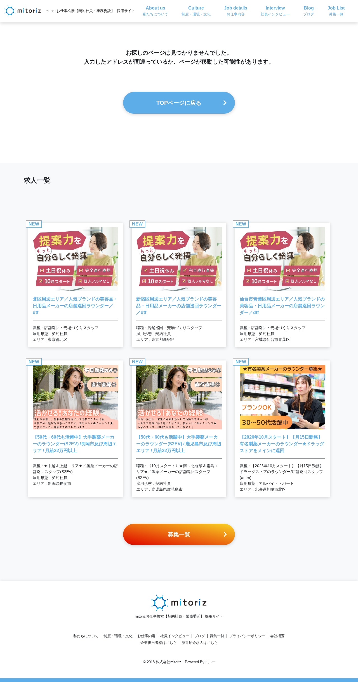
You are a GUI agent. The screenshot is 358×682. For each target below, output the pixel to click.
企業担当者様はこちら (158, 643)
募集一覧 (217, 636)
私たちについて (86, 636)
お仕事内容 (146, 636)
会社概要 (277, 636)
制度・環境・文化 (118, 636)
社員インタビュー (174, 636)
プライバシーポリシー (247, 636)
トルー (209, 662)
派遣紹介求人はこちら (200, 643)
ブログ (199, 636)
